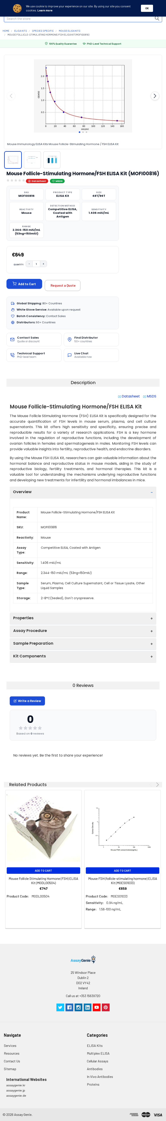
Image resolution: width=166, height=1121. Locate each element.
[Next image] (155, 96)
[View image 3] (52, 160)
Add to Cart (27, 284)
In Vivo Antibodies (100, 1076)
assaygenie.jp (15, 1090)
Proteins (93, 1084)
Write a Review (29, 701)
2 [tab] (83, 132)
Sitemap (10, 1069)
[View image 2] (32, 160)
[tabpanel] (83, 96)
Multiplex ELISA (98, 1053)
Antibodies (95, 1069)
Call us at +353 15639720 (83, 996)
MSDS (59, 181)
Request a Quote (63, 285)
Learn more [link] (44, 10)
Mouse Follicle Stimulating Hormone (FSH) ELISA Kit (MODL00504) (43, 880)
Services (10, 1045)
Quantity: (19, 264)
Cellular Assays (97, 1061)
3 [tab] (86, 132)
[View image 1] (13, 160)
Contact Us (12, 1061)
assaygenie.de (16, 1095)
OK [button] (147, 8)
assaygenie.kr (15, 1085)
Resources (11, 1053)
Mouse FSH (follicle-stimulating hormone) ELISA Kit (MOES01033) (122, 880)
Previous (151, 784)
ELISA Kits (95, 1045)
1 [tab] (79, 132)
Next (157, 784)
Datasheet (39, 181)
